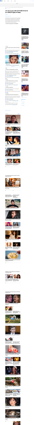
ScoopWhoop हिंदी (14, 104)
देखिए (6, 68)
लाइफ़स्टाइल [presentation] (23, 35)
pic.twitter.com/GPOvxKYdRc (9, 83)
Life (5, 104)
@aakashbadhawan (11, 51)
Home (6, 7)
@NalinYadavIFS (16, 51)
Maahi (22, 53)
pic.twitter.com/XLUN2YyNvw (9, 52)
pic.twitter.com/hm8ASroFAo (9, 99)
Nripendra (22, 40)
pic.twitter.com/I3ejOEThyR (9, 89)
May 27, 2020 (16, 53)
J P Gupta (6, 14)
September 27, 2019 (15, 100)
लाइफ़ (7, 7)
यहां (7, 46)
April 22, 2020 (16, 84)
